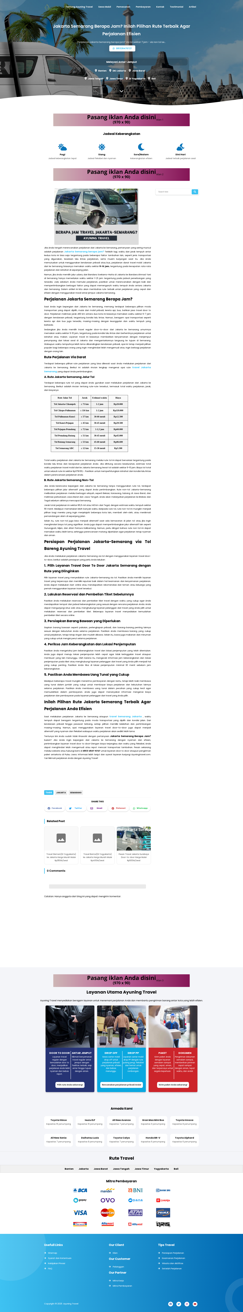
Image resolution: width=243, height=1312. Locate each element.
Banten (102, 70)
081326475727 (124, 48)
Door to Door (59, 1053)
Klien (115, 1252)
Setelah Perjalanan (172, 1268)
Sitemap (52, 1252)
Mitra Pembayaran (122, 1285)
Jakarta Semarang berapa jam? (84, 251)
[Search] (195, 191)
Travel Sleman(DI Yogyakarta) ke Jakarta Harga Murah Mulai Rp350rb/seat (61, 857)
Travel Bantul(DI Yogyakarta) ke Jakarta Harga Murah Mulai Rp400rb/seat (97, 857)
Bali (153, 78)
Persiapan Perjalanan (173, 1252)
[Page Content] (121, 91)
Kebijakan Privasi (56, 1263)
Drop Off (111, 1053)
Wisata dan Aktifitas (172, 1263)
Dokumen (184, 1053)
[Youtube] (195, 1304)
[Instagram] (186, 1304)
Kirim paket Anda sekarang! (173, 1084)
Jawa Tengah (95, 78)
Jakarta (61, 792)
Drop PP (133, 1053)
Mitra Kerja (118, 1280)
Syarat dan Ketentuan (59, 1258)
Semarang (76, 792)
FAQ (50, 1268)
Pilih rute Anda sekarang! (70, 1084)
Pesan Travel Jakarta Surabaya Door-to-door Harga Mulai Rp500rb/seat (134, 857)
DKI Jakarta (119, 70)
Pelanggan (118, 1266)
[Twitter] (178, 1304)
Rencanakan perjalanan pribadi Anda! (121, 1084)
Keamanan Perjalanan (173, 1258)
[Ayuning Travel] (51, 8)
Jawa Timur (116, 78)
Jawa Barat (138, 70)
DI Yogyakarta (137, 78)
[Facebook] (170, 1304)
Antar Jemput (82, 1053)
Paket (162, 1053)
